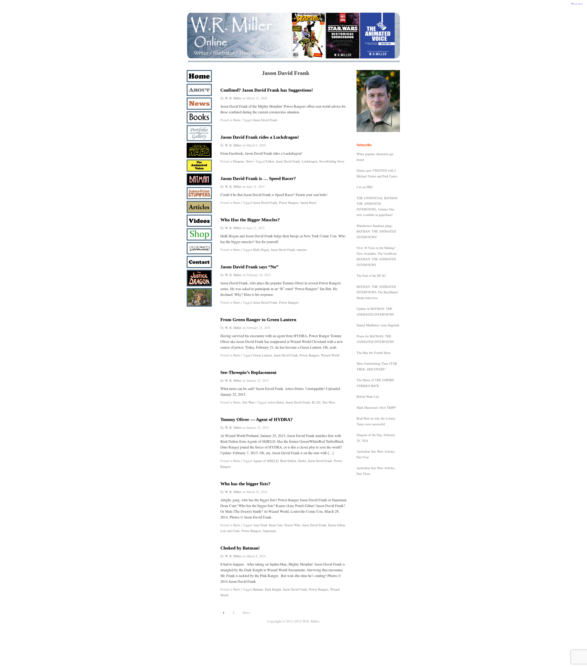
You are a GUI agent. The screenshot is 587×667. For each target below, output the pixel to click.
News (236, 120)
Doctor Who (292, 525)
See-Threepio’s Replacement (248, 372)
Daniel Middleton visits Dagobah (378, 325)
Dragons (238, 161)
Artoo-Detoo (276, 402)
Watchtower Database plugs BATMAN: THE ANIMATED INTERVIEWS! (376, 231)
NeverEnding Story (331, 161)
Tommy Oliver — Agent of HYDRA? (256, 419)
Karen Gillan (336, 525)
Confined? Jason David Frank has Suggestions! (266, 89)
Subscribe (364, 144)
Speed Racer (308, 202)
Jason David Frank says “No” (249, 266)
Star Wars (248, 402)
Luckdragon (309, 161)
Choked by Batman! (240, 547)
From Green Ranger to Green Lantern (258, 319)
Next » (247, 612)
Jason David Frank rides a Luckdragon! (259, 137)
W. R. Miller (233, 98)
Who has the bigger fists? (245, 483)
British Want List (368, 396)
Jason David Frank (265, 120)
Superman (269, 531)
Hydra (302, 461)
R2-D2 (316, 402)
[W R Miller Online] (293, 62)
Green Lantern (262, 355)
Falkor (270, 161)
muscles (302, 249)
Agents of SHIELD (265, 461)
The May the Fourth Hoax (373, 352)
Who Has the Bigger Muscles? (250, 219)
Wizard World (330, 355)
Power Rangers (289, 202)
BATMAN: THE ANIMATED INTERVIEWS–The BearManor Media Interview (377, 292)
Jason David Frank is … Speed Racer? (258, 178)
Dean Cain (275, 525)
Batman (258, 589)
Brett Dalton (288, 461)
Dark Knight (273, 589)
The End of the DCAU (371, 275)
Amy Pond (260, 525)
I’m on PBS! (365, 187)
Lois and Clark (230, 531)
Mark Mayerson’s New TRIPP (376, 407)
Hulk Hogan (261, 249)
